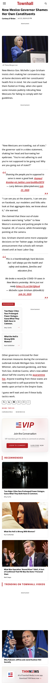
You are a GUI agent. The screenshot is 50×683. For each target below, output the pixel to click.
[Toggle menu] (4, 3)
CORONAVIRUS (7, 412)
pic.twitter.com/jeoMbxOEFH (29, 182)
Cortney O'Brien (8, 18)
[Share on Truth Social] (9, 402)
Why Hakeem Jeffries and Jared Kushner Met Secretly (22, 661)
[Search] (45, 3)
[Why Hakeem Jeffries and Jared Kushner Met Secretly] (25, 644)
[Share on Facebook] (14, 402)
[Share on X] (4, 402)
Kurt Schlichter (9, 535)
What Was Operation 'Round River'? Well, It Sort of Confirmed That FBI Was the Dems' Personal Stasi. (24, 571)
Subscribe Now (37, 445)
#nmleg (10, 182)
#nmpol (38, 178)
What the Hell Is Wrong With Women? (19, 531)
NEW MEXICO (20, 412)
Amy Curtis (7, 497)
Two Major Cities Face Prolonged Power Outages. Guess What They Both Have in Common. (24, 492)
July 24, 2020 (25, 294)
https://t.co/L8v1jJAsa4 (28, 286)
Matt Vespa (7, 577)
